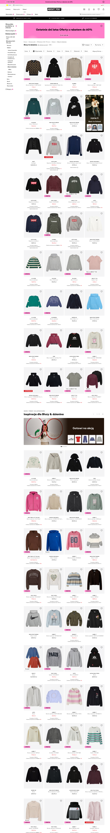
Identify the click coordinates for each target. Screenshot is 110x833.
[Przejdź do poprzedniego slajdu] (93, 414)
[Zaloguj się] (89, 9)
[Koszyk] (103, 9)
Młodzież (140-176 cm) (43, 42)
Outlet (9, 5)
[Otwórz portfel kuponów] (84, 9)
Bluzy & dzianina (61, 42)
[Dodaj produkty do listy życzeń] (41, 58)
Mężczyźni (16, 9)
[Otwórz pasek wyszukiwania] (80, 14)
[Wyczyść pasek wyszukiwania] (103, 14)
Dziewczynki (32, 42)
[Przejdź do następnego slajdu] (102, 414)
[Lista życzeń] (99, 9)
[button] (87, 45)
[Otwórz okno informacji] (103, 2)
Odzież (54, 42)
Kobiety (8, 9)
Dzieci (25, 9)
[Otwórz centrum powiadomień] (94, 9)
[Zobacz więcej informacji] (33, 92)
